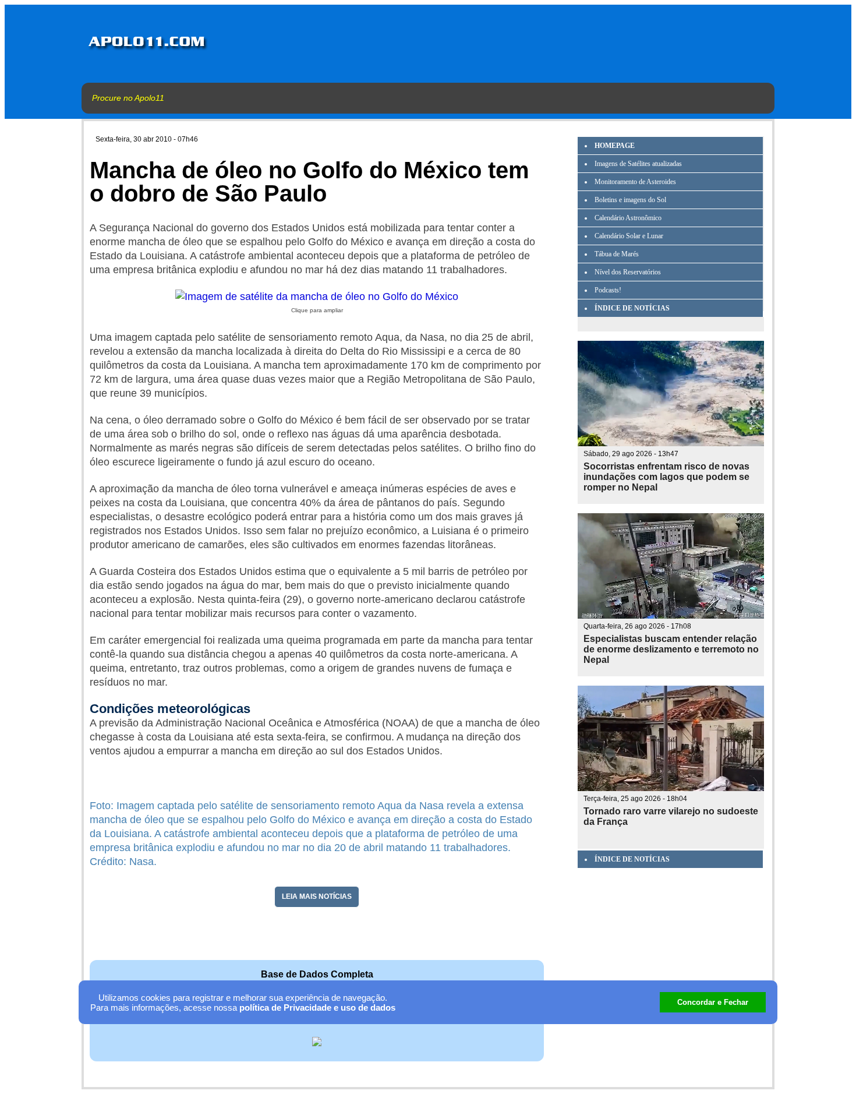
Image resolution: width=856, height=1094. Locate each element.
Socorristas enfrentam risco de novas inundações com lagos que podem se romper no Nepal (666, 476)
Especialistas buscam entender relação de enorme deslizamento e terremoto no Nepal (671, 649)
